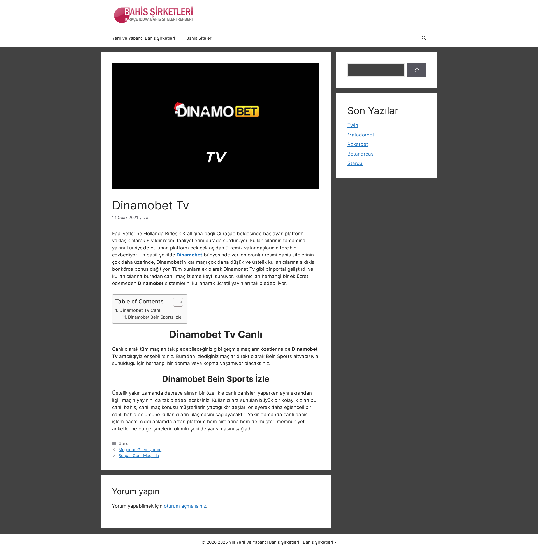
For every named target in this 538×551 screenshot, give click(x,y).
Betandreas (360, 154)
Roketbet (357, 144)
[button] (424, 38)
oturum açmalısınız (185, 506)
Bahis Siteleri (199, 38)
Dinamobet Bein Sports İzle (155, 317)
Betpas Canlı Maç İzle (139, 455)
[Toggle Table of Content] (175, 302)
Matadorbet (360, 135)
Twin (352, 125)
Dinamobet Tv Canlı (140, 310)
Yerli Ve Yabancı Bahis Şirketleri (143, 38)
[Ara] (416, 70)
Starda (355, 163)
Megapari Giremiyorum (140, 449)
